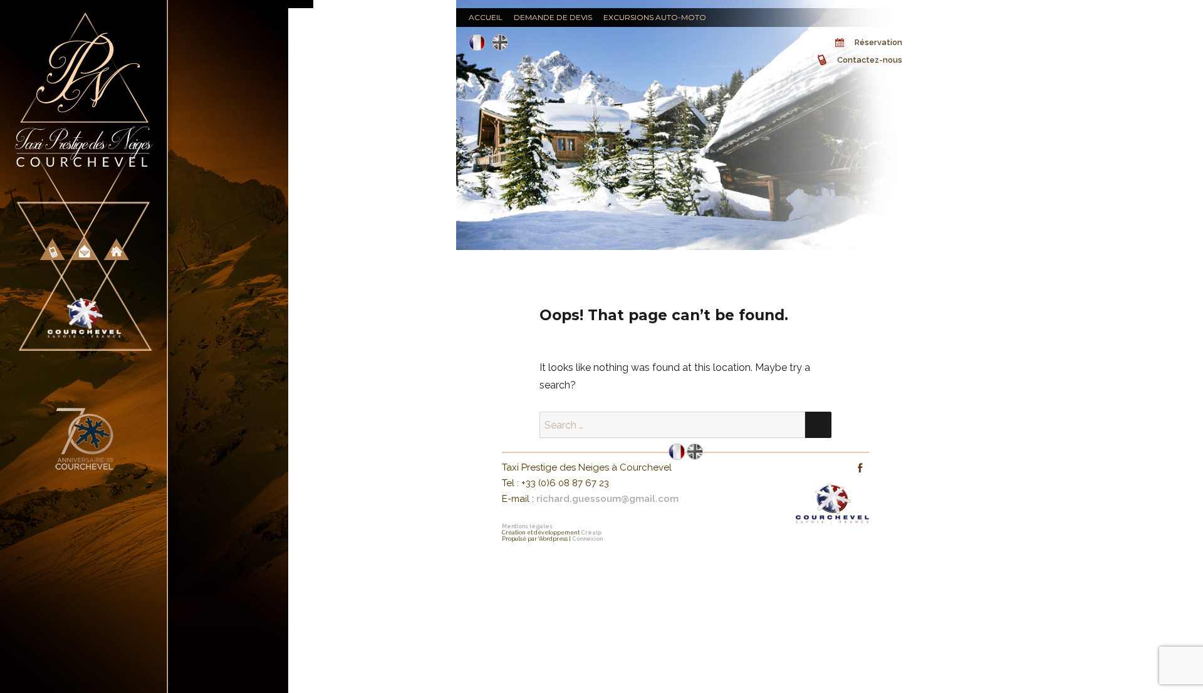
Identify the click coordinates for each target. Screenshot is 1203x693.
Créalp (591, 532)
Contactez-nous (869, 60)
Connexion (587, 539)
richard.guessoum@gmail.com (607, 498)
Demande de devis (553, 17)
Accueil (486, 17)
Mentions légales (527, 526)
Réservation (878, 42)
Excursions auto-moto (654, 17)
